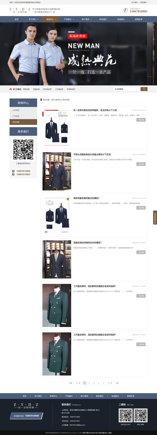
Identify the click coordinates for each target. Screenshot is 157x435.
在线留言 (121, 19)
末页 (117, 383)
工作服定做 (59, 89)
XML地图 (101, 433)
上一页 (78, 383)
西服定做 (36, 89)
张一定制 (108, 433)
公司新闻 (15, 110)
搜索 (144, 89)
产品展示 (67, 19)
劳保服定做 (71, 89)
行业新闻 (15, 116)
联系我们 (143, 2)
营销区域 (138, 19)
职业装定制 (47, 89)
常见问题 (15, 122)
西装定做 (26, 89)
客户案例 (85, 19)
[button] (76, 83)
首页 (16, 19)
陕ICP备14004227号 (90, 433)
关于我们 (134, 2)
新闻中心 (50, 19)
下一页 (110, 383)
